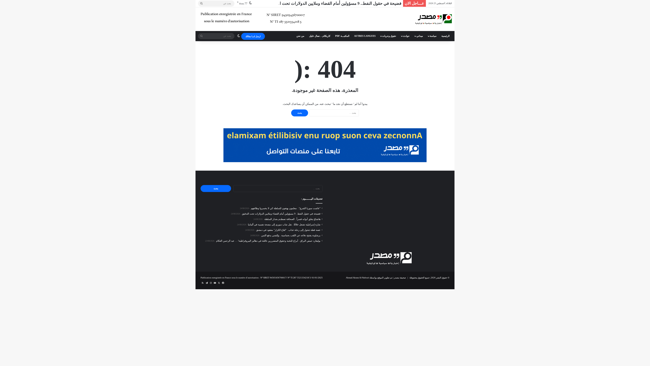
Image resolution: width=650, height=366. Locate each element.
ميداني (419, 36)
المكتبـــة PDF (342, 36)
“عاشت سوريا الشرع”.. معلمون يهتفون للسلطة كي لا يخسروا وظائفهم (285, 208)
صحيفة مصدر (400, 277)
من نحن (300, 36)
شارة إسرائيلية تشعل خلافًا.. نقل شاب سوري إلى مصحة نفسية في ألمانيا (284, 224)
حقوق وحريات (389, 36)
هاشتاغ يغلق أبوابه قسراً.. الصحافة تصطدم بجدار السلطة (292, 219)
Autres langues (365, 36)
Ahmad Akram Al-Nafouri (357, 277)
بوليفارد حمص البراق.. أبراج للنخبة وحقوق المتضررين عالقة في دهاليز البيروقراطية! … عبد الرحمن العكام (268, 241)
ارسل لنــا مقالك (253, 36)
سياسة (433, 36)
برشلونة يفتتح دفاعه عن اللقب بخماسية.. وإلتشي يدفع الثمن (290, 235)
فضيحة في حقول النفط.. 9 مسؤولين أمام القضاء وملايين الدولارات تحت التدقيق (335, 3)
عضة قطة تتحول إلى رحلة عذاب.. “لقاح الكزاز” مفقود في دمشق (288, 230)
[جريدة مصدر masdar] (433, 19)
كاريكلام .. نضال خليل (319, 36)
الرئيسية (445, 36)
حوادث (406, 36)
